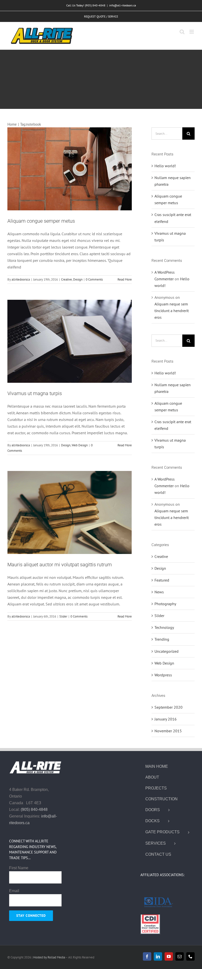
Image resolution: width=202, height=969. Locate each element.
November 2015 (168, 730)
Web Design (80, 445)
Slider (63, 616)
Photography (165, 603)
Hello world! (165, 165)
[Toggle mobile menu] (192, 31)
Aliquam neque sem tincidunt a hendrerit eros (171, 310)
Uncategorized (166, 651)
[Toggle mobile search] (182, 31)
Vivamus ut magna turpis (34, 393)
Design (78, 279)
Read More (125, 279)
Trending (161, 639)
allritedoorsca (21, 279)
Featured (161, 580)
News (159, 591)
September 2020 (168, 707)
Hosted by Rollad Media (49, 957)
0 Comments (94, 279)
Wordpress (163, 674)
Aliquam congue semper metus (41, 221)
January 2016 (165, 719)
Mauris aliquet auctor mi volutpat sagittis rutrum (59, 565)
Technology (164, 627)
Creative (66, 279)
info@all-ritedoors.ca (122, 5)
